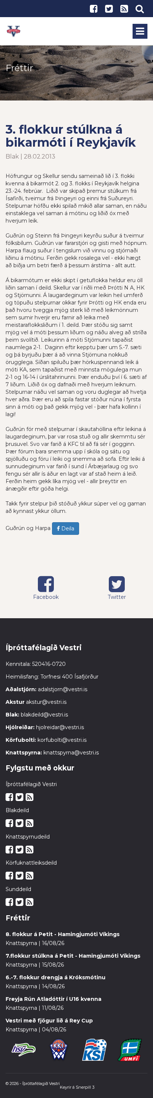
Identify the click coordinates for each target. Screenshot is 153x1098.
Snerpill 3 (85, 1087)
